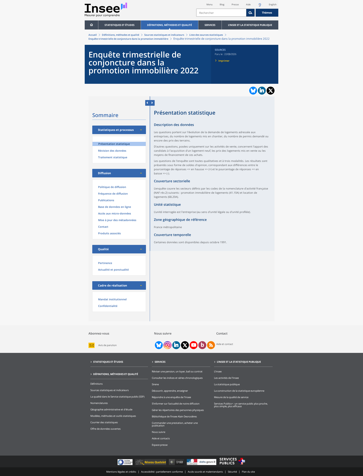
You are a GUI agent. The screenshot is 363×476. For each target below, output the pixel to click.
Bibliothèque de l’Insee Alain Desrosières (174, 416)
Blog (222, 4)
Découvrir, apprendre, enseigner (170, 390)
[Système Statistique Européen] (125, 465)
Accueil (92, 34)
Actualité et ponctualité (113, 269)
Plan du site (248, 471)
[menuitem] (91, 25)
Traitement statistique (112, 157)
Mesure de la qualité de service (231, 397)
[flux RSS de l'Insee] (211, 345)
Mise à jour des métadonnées (117, 220)
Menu (209, 4)
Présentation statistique (114, 144)
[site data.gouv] (202, 465)
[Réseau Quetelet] (151, 465)
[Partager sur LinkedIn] (262, 90)
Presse (235, 4)
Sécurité (232, 471)
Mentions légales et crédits (121, 471)
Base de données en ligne (114, 207)
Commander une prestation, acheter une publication (175, 424)
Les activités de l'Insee (226, 378)
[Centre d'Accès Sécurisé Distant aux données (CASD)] (177, 465)
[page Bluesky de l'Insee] (158, 345)
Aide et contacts (161, 438)
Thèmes (267, 12)
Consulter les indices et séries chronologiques (177, 378)
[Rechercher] (250, 13)
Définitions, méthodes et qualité (169, 25)
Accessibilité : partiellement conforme (162, 471)
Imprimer (224, 60)
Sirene (155, 384)
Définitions (96, 383)
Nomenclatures (99, 403)
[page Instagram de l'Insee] (167, 345)
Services (210, 25)
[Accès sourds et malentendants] (260, 6)
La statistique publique (227, 384)
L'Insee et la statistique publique (250, 25)
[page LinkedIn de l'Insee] (176, 345)
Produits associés (109, 233)
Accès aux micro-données (114, 213)
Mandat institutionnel (112, 299)
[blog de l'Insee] (202, 345)
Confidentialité (107, 306)
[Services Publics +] (232, 465)
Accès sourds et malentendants (205, 471)
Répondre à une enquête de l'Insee (171, 397)
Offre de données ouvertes (105, 428)
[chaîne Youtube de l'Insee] (193, 345)
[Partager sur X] (270, 90)
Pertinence (105, 263)
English (272, 4)
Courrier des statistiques (104, 422)
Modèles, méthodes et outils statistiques (113, 416)
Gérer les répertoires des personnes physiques (178, 410)
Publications (106, 200)
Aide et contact (224, 344)
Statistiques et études (119, 25)
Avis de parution (107, 345)
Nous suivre (158, 432)
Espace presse (160, 444)
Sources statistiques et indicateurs (164, 34)
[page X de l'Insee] (185, 345)
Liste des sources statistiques (206, 34)
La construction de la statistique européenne (239, 390)
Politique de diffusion (112, 187)
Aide (248, 4)
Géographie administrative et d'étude (111, 409)
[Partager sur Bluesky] (252, 91)
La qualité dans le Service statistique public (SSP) (117, 396)
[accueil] (91, 25)
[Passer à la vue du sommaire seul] (152, 103)
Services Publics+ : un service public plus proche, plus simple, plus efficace (241, 405)
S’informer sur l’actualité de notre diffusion (175, 403)
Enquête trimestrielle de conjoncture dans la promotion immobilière (128, 38)
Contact (103, 226)
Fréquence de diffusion (113, 193)
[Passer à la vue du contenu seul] (147, 103)
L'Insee (218, 371)
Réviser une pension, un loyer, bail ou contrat (177, 371)
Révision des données (112, 150)
